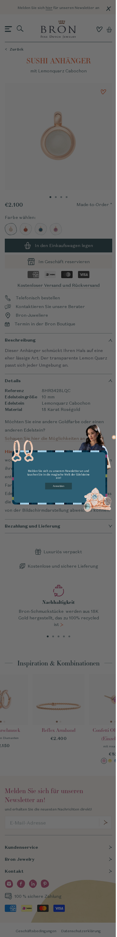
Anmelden (58, 486)
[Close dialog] (114, 437)
